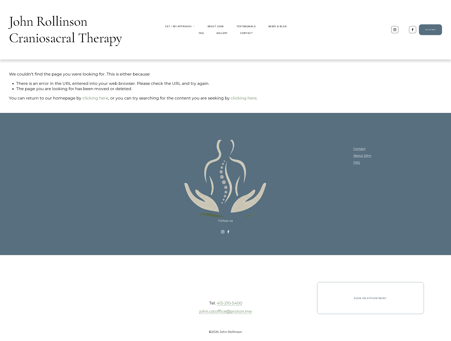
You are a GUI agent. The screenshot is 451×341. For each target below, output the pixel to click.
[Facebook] (412, 29)
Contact (246, 32)
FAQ (201, 32)
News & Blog (277, 26)
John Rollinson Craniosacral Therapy (65, 29)
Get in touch (430, 30)
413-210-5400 (229, 303)
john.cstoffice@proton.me (225, 311)
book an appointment (370, 298)
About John (216, 26)
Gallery (222, 32)
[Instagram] (394, 29)
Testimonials (246, 26)
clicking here (95, 98)
